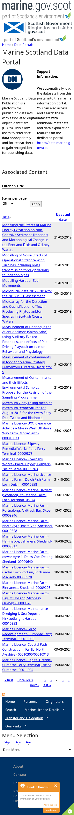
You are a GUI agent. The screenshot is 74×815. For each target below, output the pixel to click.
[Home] (37, 11)
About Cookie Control (22, 785)
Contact (19, 774)
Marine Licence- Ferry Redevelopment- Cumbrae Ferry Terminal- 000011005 (27, 634)
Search (10, 709)
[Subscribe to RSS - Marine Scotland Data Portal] (3, 695)
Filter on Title (13, 186)
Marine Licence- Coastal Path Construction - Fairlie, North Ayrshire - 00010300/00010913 (25, 649)
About (18, 766)
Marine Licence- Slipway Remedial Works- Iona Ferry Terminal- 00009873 (23, 448)
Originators (55, 701)
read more (51, 810)
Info (18, 742)
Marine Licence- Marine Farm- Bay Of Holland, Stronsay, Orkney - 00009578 (25, 598)
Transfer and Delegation (22, 718)
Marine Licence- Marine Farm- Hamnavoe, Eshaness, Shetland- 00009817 (27, 541)
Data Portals (24, 44)
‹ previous (25, 680)
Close (55, 785)
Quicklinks (12, 726)
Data (29, 742)
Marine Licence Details (40, 709)
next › (34, 685)
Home (7, 44)
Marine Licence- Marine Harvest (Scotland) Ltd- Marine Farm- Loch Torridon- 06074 (27, 495)
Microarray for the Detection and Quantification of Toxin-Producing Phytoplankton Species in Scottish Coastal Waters (24, 311)
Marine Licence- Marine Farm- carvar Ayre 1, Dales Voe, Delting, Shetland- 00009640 (27, 557)
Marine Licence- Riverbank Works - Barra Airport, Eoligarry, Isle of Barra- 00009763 (27, 464)
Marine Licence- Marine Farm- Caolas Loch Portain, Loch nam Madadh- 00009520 (26, 572)
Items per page (14, 198)
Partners (30, 701)
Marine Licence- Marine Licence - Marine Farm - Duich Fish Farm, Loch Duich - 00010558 (27, 479)
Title (5, 217)
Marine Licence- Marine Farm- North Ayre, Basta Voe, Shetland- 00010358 (27, 526)
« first (9, 680)
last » (47, 685)
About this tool (50, 805)
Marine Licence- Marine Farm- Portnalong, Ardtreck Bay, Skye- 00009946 (26, 510)
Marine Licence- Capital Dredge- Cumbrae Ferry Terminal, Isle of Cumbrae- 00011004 (27, 665)
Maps (7, 742)
